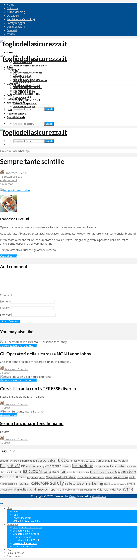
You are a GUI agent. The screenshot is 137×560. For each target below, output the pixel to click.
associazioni (47, 460)
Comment (6, 295)
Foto (16, 70)
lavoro (55, 471)
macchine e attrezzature (78, 472)
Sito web (5, 314)
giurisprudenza (101, 466)
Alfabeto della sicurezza (26, 93)
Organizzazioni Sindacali (61, 477)
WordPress (99, 496)
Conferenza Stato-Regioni (112, 460)
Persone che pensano (25, 103)
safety (57, 482)
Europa (66, 466)
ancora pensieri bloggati (23, 460)
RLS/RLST (24, 484)
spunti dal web (60, 489)
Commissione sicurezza (80, 460)
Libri (15, 74)
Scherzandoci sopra (24, 106)
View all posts (8, 256)
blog (62, 460)
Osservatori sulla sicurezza (90, 477)
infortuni (120, 466)
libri (63, 471)
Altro (10, 52)
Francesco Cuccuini (16, 173)
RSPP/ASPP (40, 483)
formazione (82, 465)
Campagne (13, 69)
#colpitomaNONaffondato (27, 72)
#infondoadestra (22, 77)
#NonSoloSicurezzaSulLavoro (30, 65)
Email (4, 308)
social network (38, 489)
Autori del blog (16, 12)
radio (132, 477)
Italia (46, 471)
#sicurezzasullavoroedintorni (18, 345)
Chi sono (12, 8)
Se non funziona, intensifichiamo (31, 423)
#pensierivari (8, 415)
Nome (5, 301)
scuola (107, 483)
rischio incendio (8, 483)
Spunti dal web (16, 117)
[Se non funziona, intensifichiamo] (22, 411)
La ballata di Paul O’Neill (26, 85)
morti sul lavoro (103, 471)
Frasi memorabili (22, 82)
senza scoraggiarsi (118, 484)
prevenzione (120, 477)
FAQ (9, 95)
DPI (23, 466)
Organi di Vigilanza (36, 477)
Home (10, 4)
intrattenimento (14, 471)
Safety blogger (16, 23)
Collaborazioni (16, 26)
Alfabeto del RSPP (23, 90)
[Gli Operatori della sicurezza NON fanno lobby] (33, 342)
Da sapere (13, 15)
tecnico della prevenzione (83, 489)
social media (17, 489)
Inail (112, 466)
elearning (39, 466)
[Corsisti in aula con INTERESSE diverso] (25, 377)
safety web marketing (84, 483)
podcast (108, 477)
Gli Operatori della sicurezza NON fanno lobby (45, 353)
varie (128, 489)
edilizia (30, 466)
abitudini (4, 460)
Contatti (12, 30)
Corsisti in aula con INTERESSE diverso (38, 388)
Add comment (8, 180)
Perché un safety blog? (21, 19)
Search (49, 109)
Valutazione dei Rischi (110, 489)
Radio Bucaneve (16, 113)
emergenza (53, 466)
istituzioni (32, 471)
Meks (72, 496)
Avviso (11, 34)
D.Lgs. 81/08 (10, 465)
